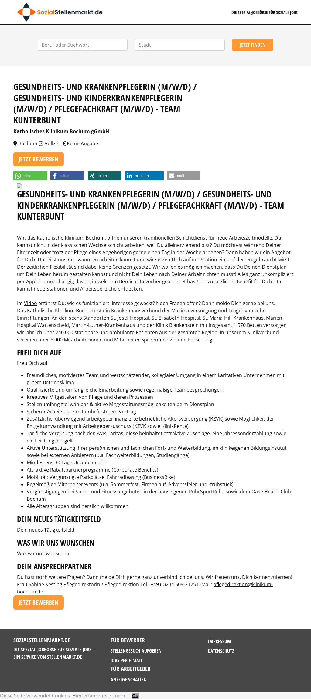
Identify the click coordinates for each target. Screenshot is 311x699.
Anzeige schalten (129, 679)
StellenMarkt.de (64, 657)
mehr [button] (119, 695)
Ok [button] (135, 695)
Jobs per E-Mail (126, 660)
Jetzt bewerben (39, 159)
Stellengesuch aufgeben (136, 650)
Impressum (219, 641)
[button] (30, 175)
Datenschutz (221, 651)
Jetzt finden (252, 45)
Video (30, 303)
